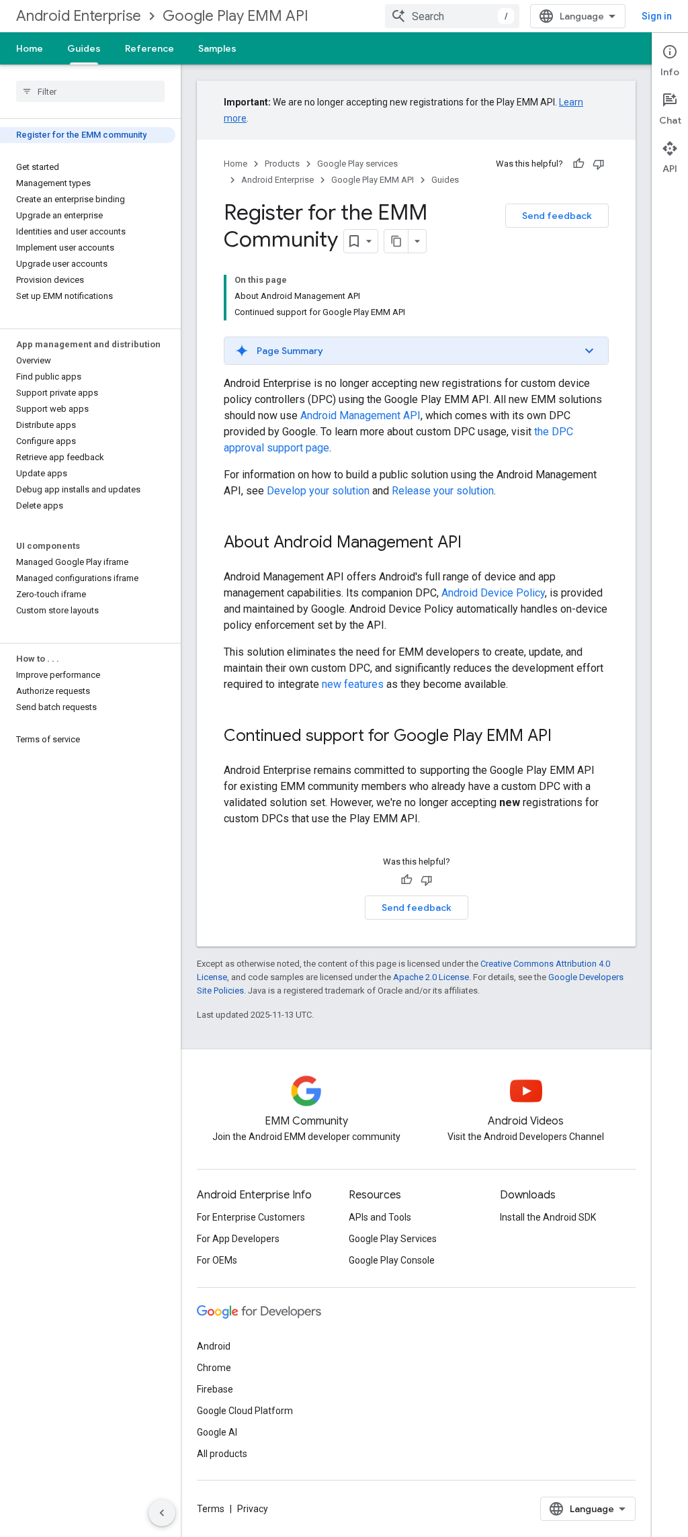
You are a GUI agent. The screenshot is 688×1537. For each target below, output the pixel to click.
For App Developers (238, 1238)
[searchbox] (90, 91)
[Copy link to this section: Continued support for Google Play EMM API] (565, 737)
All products (222, 1453)
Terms (210, 1508)
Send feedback (557, 216)
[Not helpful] (599, 164)
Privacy (252, 1508)
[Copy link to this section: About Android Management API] (475, 543)
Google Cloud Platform (245, 1410)
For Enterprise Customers (251, 1217)
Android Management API (360, 415)
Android (213, 1346)
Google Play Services (393, 1238)
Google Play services (357, 164)
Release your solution (443, 490)
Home (29, 48)
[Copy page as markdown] (396, 241)
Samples (217, 48)
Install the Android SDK (548, 1217)
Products (282, 164)
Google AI (217, 1432)
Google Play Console (392, 1260)
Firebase (215, 1389)
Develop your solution (318, 490)
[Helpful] (578, 164)
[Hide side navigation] (161, 1512)
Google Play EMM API (235, 16)
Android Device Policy (493, 592)
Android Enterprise (78, 16)
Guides (84, 48)
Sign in (657, 16)
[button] (416, 350)
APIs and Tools (380, 1217)
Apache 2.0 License (431, 977)
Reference (149, 48)
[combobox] (452, 16)
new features (353, 684)
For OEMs (217, 1260)
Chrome (214, 1367)
